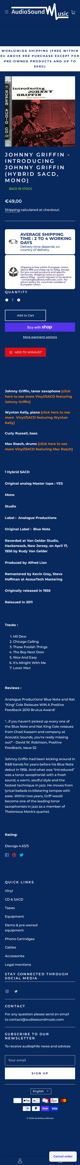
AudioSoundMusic (44, 1118)
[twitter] (16, 991)
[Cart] (73, 12)
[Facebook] (6, 855)
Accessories (14, 956)
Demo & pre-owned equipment (21, 927)
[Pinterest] (14, 855)
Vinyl (9, 891)
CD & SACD (14, 899)
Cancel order (63, 1156)
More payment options (40, 337)
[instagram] (6, 991)
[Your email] (40, 1060)
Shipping (12, 210)
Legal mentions (18, 965)
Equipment (14, 916)
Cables (10, 947)
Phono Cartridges (19, 939)
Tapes (10, 908)
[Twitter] (21, 855)
